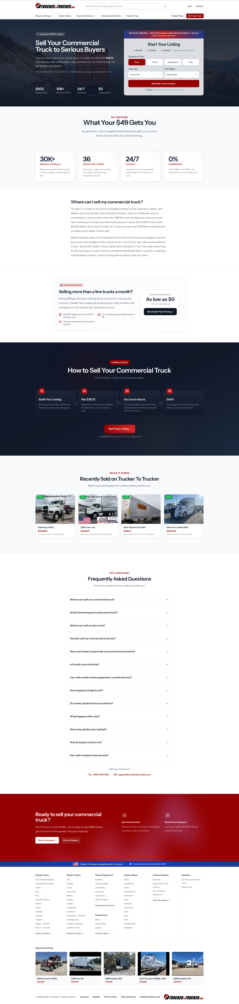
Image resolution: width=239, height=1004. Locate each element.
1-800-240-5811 (100, 774)
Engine (98, 927)
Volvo (126, 887)
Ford (126, 899)
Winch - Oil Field (42, 927)
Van (68, 879)
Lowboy (70, 899)
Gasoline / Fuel (73, 927)
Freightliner (129, 883)
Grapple (38, 911)
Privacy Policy (110, 997)
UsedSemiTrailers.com (150, 997)
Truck (136, 62)
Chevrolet (128, 907)
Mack (126, 879)
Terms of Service (128, 997)
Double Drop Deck (75, 923)
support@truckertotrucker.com (134, 774)
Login (189, 6)
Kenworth (128, 895)
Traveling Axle (73, 919)
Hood (97, 919)
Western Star (130, 923)
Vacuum (39, 915)
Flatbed (70, 883)
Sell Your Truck (195, 16)
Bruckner (157, 879)
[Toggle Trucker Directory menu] (95, 16)
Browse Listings (43, 16)
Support (96, 997)
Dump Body (100, 923)
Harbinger (128, 927)
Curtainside (71, 907)
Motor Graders (101, 899)
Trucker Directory (84, 16)
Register (200, 6)
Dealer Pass (177, 16)
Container (71, 911)
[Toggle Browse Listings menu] (52, 16)
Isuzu (126, 911)
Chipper (38, 919)
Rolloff (38, 903)
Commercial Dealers (111, 16)
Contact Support (71, 840)
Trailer (155, 62)
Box (37, 895)
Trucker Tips (132, 16)
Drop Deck (71, 891)
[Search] (165, 6)
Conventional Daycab (44, 883)
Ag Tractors (100, 895)
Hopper (70, 903)
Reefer (69, 895)
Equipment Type (136, 56)
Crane (38, 907)
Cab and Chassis (42, 899)
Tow (37, 891)
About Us (84, 997)
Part (191, 62)
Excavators (100, 887)
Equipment (173, 62)
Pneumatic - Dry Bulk (76, 915)
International (129, 891)
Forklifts (98, 879)
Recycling (99, 891)
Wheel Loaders (101, 883)
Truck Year (133, 69)
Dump (38, 887)
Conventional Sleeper (44, 879)
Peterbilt (128, 903)
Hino (126, 919)
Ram (126, 915)
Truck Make (170, 69)
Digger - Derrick (42, 923)
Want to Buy (65, 16)
